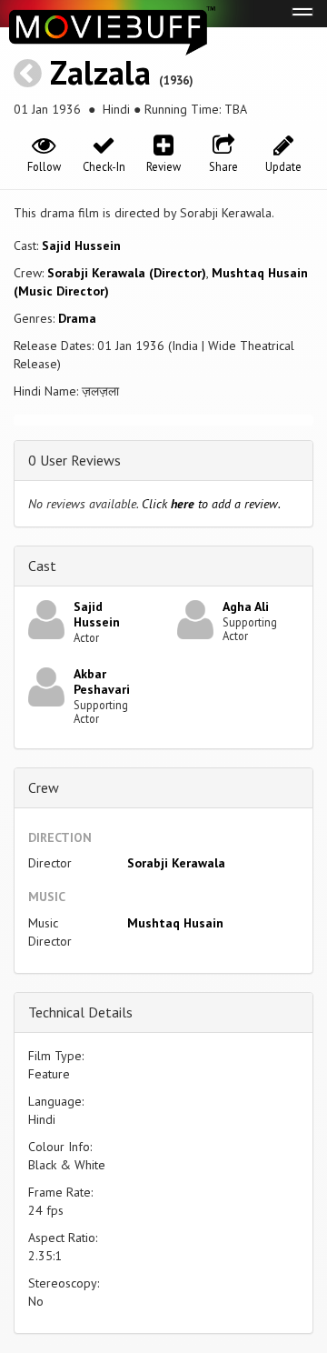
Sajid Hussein (81, 245)
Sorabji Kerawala (176, 863)
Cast (42, 565)
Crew (43, 787)
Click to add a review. (211, 504)
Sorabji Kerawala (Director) (126, 273)
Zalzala (100, 72)
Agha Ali (246, 606)
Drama (77, 318)
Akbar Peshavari (102, 681)
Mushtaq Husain (175, 923)
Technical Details (80, 1012)
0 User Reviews (74, 460)
